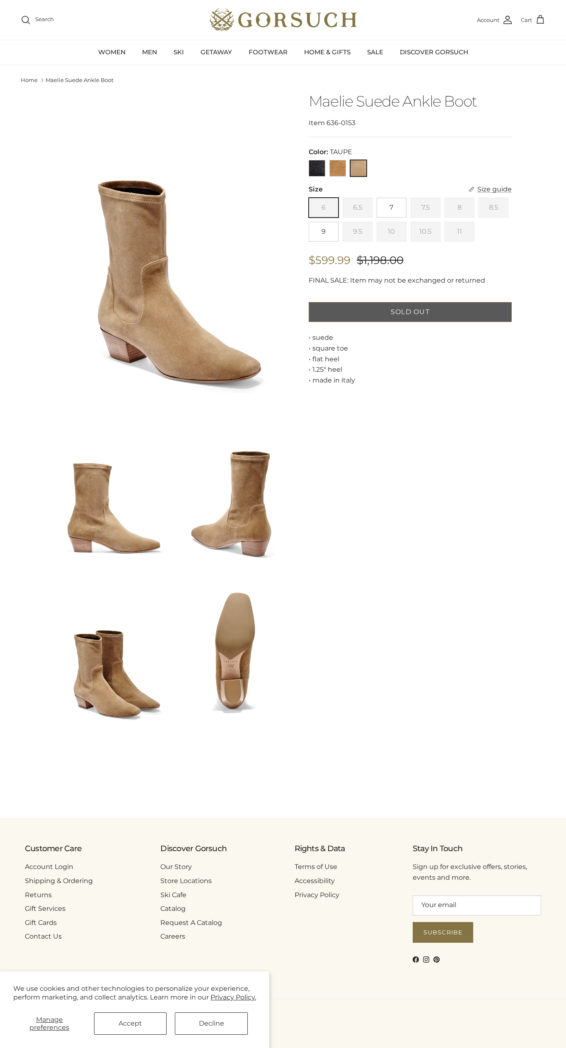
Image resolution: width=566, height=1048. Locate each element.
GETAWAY (216, 52)
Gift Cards (41, 923)
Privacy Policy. (233, 997)
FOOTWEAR (268, 52)
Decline (211, 1023)
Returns (38, 895)
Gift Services (45, 908)
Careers (172, 936)
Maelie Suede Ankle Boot (80, 80)
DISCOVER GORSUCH (434, 52)
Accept (130, 1023)
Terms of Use (316, 867)
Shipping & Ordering (59, 881)
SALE (375, 52)
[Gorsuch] (283, 19)
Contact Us (43, 936)
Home (29, 80)
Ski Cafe (173, 895)
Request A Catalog (191, 923)
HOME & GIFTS (327, 52)
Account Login (49, 867)
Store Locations (186, 881)
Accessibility (315, 881)
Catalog (173, 908)
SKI (179, 52)
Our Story (176, 867)
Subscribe (442, 932)
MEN (149, 52)
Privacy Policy (317, 895)
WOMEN (112, 52)
